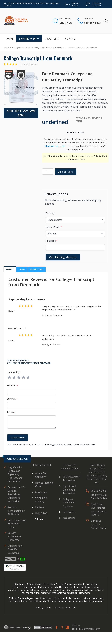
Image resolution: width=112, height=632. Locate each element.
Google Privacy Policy (58, 444)
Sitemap (39, 519)
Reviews (10, 269)
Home (9, 38)
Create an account (98, 4)
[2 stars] (14, 377)
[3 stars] (18, 377)
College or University (21, 47)
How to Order (36, 269)
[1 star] (9, 377)
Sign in (88, 4)
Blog (68, 4)
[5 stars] (28, 377)
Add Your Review (30, 64)
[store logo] (16, 21)
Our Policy (58, 607)
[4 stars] (23, 377)
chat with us (51, 145)
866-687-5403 (92, 22)
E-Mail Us (96, 520)
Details (22, 269)
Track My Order (75, 4)
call (63, 145)
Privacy (39, 607)
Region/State (54, 227)
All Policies (71, 607)
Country (50, 213)
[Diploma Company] (17, 628)
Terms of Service (81, 444)
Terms (48, 607)
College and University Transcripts (49, 47)
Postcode (52, 240)
